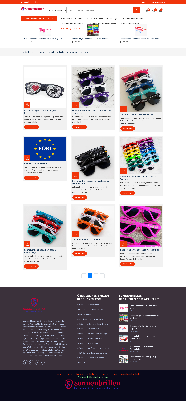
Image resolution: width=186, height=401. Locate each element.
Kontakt (82, 362)
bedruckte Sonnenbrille (96, 374)
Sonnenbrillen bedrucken (132, 18)
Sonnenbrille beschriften (89, 305)
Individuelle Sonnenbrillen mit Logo (102, 18)
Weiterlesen (31, 127)
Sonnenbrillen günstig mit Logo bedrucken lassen (65, 374)
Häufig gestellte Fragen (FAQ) (91, 319)
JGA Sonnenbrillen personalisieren (93, 353)
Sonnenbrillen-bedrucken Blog (57, 52)
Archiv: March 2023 (80, 52)
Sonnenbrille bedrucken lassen (103, 23)
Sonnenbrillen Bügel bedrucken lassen (94, 348)
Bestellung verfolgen (71, 28)
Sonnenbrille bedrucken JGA (73, 23)
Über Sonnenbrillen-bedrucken (91, 309)
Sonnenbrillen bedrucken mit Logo (93, 333)
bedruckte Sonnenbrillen (71, 18)
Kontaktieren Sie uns (130, 23)
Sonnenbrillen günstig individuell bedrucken (123, 374)
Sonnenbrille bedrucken (88, 343)
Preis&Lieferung (85, 314)
